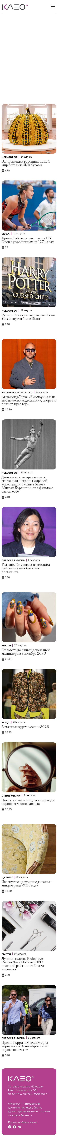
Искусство (9, 157)
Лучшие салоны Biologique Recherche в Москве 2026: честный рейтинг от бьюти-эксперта (23, 964)
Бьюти (6, 645)
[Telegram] (9, 1126)
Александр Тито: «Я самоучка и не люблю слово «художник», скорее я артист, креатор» (29, 400)
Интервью (9, 392)
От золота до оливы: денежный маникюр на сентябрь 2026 (26, 652)
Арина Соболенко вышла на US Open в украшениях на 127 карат (28, 240)
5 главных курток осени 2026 (25, 727)
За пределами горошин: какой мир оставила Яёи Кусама (26, 163)
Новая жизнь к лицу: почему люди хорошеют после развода (28, 802)
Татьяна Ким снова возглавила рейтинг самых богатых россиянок (26, 568)
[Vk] (19, 1126)
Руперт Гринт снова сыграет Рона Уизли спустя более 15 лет (28, 317)
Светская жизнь (13, 560)
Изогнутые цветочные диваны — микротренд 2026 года (27, 884)
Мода (6, 233)
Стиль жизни (11, 795)
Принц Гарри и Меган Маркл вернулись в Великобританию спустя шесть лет (25, 1046)
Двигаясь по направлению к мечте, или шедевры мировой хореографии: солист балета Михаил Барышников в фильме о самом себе (27, 484)
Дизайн (7, 877)
